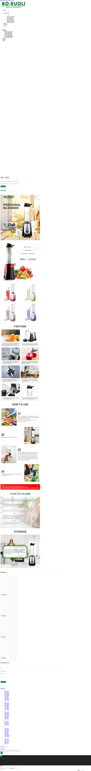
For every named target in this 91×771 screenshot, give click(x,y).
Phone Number (3, 671)
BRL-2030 (7, 716)
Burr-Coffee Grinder (8, 32)
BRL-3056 (7, 696)
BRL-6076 (3, 615)
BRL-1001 (7, 739)
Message (2, 673)
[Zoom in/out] (0, 769)
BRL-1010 (7, 742)
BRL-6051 (3, 636)
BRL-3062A (7, 709)
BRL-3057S (7, 699)
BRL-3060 (7, 705)
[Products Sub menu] (8, 13)
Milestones (6, 746)
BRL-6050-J (3, 594)
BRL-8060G (7, 735)
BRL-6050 (17, 183)
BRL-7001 (7, 721)
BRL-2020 (7, 714)
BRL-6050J (7, 729)
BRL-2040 (7, 717)
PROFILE (2, 746)
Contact (6, 748)
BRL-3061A (7, 707)
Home (4, 29)
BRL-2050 (7, 718)
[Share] (2, 769)
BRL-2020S (7, 715)
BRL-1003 (7, 741)
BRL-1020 (7, 743)
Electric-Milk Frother (10, 22)
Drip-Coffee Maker (8, 33)
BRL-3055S (7, 695)
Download (9, 748)
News (5, 25)
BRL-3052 (7, 692)
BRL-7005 (7, 724)
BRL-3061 (7, 706)
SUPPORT (3, 748)
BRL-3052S (7, 693)
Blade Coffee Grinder (9, 31)
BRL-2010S (7, 713)
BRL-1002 (7, 740)
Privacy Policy (14, 758)
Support (4, 39)
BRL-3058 (7, 700)
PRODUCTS (3, 688)
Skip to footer (10, 0)
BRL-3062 (7, 708)
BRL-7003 (7, 723)
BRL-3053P (7, 704)
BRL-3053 (7, 702)
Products (6, 13)
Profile (4, 38)
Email (2, 669)
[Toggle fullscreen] (1, 769)
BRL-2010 (7, 712)
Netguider (21, 758)
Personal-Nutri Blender (9, 36)
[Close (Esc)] (3, 769)
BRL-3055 (7, 694)
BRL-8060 (3, 657)
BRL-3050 (7, 691)
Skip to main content (4, 0)
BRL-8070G (7, 736)
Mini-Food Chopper (6, 720)
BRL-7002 (7, 722)
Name (2, 667)
